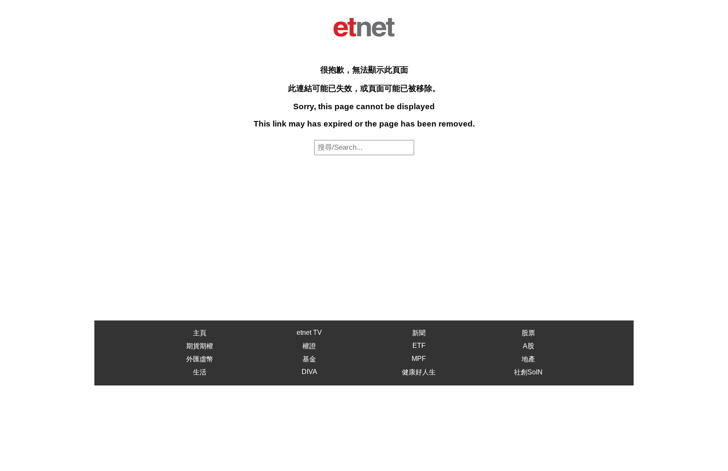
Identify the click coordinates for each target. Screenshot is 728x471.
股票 (528, 332)
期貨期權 (199, 346)
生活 (199, 372)
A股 (528, 346)
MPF (419, 358)
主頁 (199, 332)
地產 (528, 359)
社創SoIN (528, 372)
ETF (419, 345)
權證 (309, 346)
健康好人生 (419, 372)
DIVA (309, 371)
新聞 (419, 332)
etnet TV (309, 332)
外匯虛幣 (199, 359)
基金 (309, 359)
